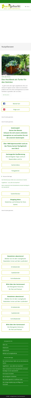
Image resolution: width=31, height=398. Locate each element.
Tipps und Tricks (6, 77)
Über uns (5, 344)
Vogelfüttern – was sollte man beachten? (11, 182)
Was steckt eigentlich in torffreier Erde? (13, 379)
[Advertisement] (15, 26)
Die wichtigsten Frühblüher (9, 376)
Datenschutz (6, 350)
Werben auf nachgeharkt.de (10, 353)
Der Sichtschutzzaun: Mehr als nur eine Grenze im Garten (14, 179)
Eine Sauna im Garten (8, 373)
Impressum (5, 347)
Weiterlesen (7, 95)
